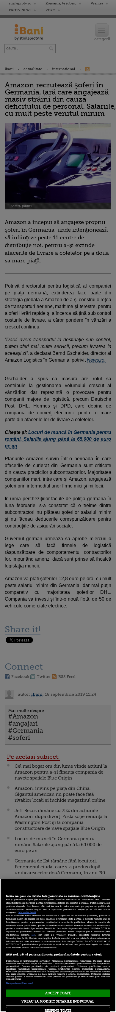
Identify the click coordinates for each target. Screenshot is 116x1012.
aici (33, 935)
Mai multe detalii (27, 912)
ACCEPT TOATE (58, 993)
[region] (58, 945)
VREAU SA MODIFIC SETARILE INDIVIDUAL (57, 1001)
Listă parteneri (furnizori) (19, 983)
